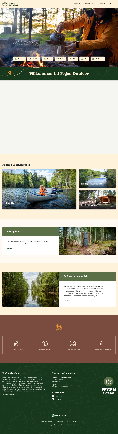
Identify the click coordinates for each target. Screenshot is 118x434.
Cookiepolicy (65, 425)
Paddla (10, 203)
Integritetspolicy (54, 425)
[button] (102, 4)
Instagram (59, 399)
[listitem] (59, 37)
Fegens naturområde (76, 276)
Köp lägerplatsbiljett (91, 184)
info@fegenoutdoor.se (60, 387)
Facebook (58, 396)
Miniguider (13, 231)
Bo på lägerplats (88, 205)
